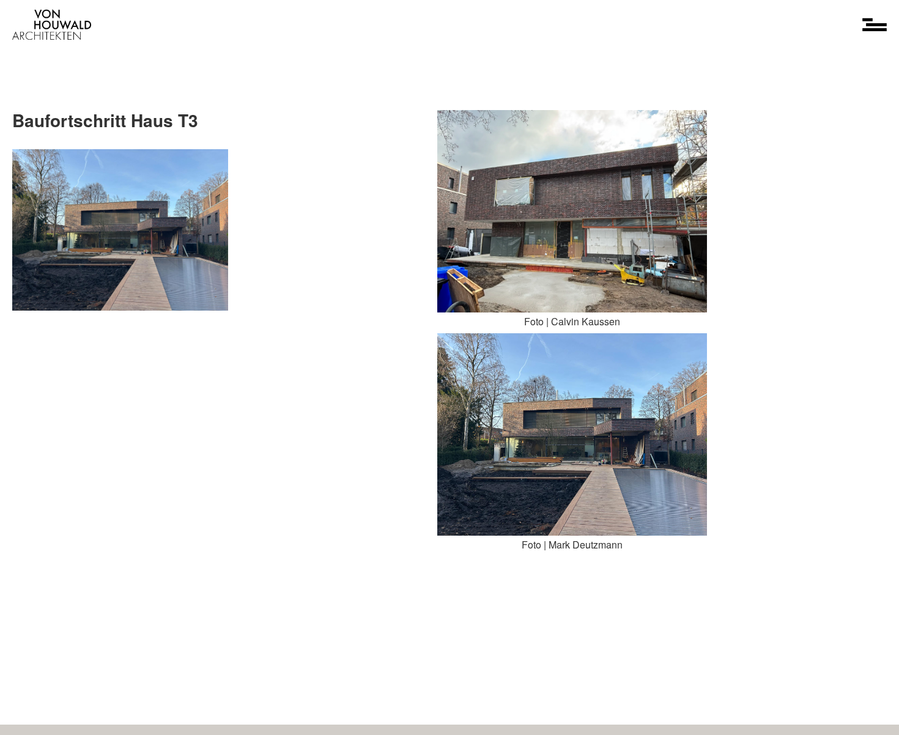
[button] (874, 24)
